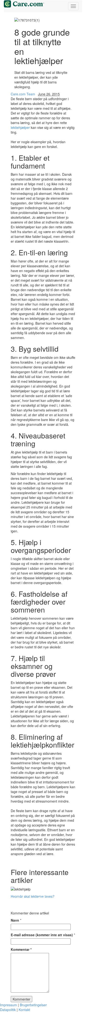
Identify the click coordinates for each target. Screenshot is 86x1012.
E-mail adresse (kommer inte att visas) (42, 934)
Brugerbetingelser (33, 1004)
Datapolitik (8, 1009)
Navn (15, 920)
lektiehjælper (20, 127)
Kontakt (24, 1009)
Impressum (8, 1004)
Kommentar (21, 949)
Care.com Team (23, 94)
